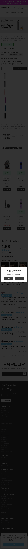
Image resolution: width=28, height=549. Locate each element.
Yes (9, 278)
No (19, 278)
